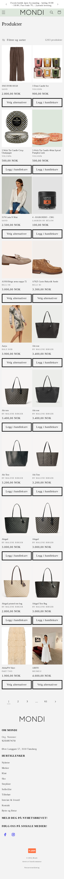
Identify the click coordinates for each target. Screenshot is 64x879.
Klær (4, 773)
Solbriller (7, 789)
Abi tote (35, 346)
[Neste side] (55, 701)
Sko (4, 778)
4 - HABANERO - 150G (43, 217)
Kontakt (6, 805)
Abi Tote (5, 475)
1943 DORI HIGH (10, 86)
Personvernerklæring (32, 868)
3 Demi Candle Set (40, 86)
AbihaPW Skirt (8, 668)
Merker (5, 768)
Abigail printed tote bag (12, 604)
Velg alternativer (17, 102)
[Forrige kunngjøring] (6, 4)
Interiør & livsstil (11, 800)
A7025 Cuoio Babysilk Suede (45, 281)
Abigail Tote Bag (39, 604)
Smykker (6, 784)
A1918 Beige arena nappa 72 (14, 281)
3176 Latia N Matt (10, 217)
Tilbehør (6, 794)
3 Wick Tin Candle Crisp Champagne (12, 151)
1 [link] (9, 701)
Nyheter (6, 762)
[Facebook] (5, 834)
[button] (51, 12)
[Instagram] (13, 834)
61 (45, 701)
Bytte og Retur (9, 810)
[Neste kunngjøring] (57, 4)
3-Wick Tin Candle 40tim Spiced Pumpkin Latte (46, 151)
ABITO (35, 668)
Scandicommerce (36, 861)
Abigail (5, 539)
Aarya (4, 346)
